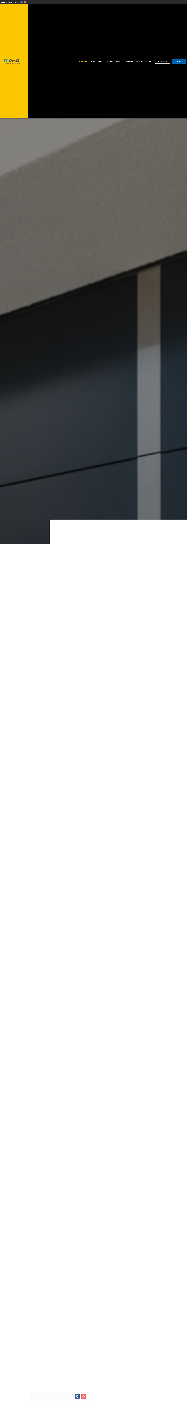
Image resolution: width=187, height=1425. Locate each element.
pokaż (80, 1413)
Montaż (117, 61)
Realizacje (109, 61)
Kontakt (149, 61)
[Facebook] (21, 2)
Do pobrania (129, 61)
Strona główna (83, 61)
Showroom (140, 61)
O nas (92, 61)
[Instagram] (25, 2)
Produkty (100, 61)
